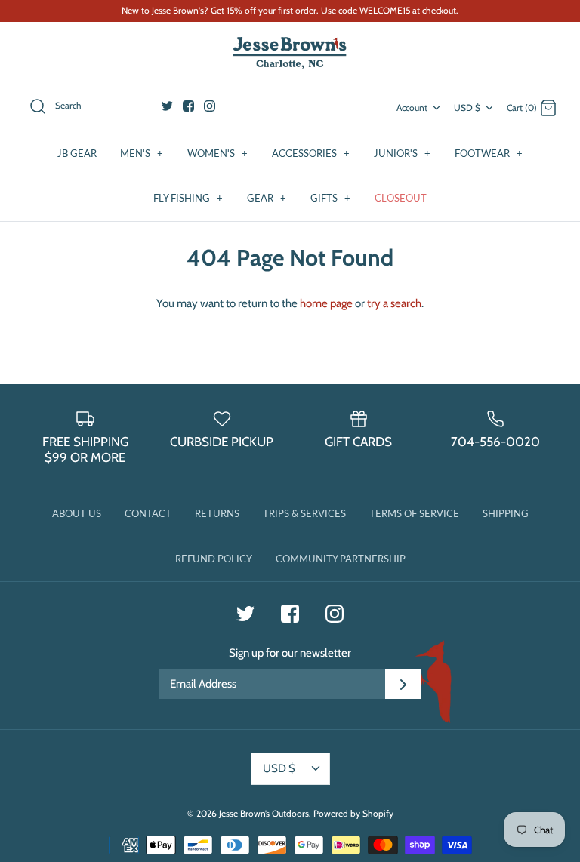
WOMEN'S (217, 153)
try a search (394, 303)
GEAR (266, 198)
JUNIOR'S (402, 153)
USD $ (467, 107)
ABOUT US (76, 513)
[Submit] (403, 684)
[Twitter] (167, 106)
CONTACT (148, 513)
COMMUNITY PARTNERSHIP (341, 559)
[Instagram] (209, 106)
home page (326, 303)
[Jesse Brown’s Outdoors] (290, 53)
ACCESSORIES (311, 153)
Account (411, 107)
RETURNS (217, 513)
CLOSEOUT (401, 198)
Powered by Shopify (353, 813)
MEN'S (141, 153)
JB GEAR (77, 153)
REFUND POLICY (213, 559)
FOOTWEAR (489, 153)
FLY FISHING (188, 198)
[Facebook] (188, 106)
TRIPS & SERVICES (304, 513)
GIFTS (330, 198)
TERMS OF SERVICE (414, 513)
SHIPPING (506, 513)
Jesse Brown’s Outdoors (264, 813)
